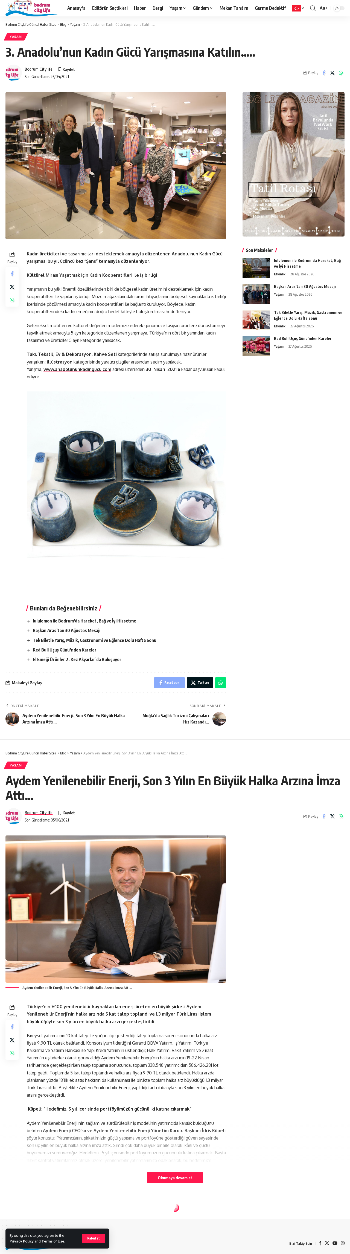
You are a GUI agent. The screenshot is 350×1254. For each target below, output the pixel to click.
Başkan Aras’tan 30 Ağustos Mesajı (66, 630)
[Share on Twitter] (332, 72)
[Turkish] (298, 8)
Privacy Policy (22, 1241)
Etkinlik (279, 274)
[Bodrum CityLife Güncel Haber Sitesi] (32, 8)
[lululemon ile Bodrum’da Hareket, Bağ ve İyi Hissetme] (256, 268)
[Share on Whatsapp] (341, 72)
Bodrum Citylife (38, 69)
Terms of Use (53, 1241)
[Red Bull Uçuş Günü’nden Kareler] (256, 346)
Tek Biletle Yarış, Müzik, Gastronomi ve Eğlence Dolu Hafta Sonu (94, 640)
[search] (313, 8)
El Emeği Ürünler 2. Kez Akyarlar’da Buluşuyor (77, 659)
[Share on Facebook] (324, 72)
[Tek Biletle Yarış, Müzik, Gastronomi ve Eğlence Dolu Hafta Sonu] (256, 320)
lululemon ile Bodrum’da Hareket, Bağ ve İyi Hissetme (84, 621)
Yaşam (16, 36)
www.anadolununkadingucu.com (77, 369)
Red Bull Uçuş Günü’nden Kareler (65, 650)
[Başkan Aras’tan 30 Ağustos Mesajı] (256, 294)
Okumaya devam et (175, 1177)
